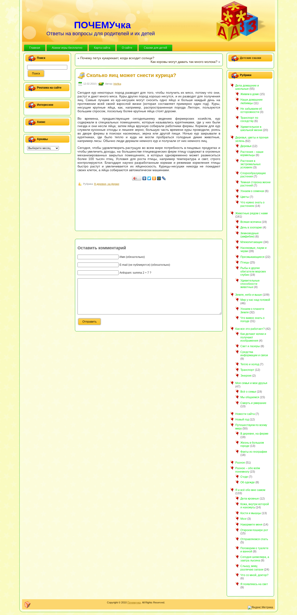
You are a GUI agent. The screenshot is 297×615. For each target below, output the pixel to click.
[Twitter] (149, 178)
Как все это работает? (250, 328)
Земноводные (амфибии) (249, 235)
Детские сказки (250, 58)
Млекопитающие (251, 242)
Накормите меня (251, 524)
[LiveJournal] (163, 178)
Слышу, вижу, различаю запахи (251, 567)
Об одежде (247, 482)
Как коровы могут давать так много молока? (184, 62)
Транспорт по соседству (249, 119)
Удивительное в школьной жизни (251, 128)
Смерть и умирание (253, 403)
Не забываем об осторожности (251, 110)
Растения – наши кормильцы (251, 153)
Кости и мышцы (250, 513)
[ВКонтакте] (144, 178)
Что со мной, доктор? (254, 575)
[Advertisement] (161, 197)
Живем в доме (249, 94)
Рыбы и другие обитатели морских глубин (253, 271)
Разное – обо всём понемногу (247, 470)
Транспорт (247, 370)
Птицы (244, 262)
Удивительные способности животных (250, 284)
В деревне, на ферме (106, 184)
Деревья (246, 146)
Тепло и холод (249, 364)
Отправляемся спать (254, 539)
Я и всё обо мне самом (250, 490)
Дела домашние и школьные (247, 87)
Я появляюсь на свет (254, 584)
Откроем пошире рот (254, 530)
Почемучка (134, 602)
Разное (240, 462)
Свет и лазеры (250, 346)
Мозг (243, 518)
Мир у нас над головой (255, 299)
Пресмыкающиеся (252, 257)
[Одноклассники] (154, 178)
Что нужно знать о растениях (252, 204)
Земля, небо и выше (248, 294)
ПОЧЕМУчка (102, 25)
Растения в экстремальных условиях (250, 164)
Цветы (244, 197)
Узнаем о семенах (252, 191)
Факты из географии (253, 451)
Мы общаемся (249, 397)
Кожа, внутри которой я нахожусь (254, 506)
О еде (244, 476)
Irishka (117, 83)
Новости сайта (245, 414)
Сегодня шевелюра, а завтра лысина (254, 558)
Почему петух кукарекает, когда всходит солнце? (117, 58)
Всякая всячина (250, 222)
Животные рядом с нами (251, 213)
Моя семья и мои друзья (251, 383)
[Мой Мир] (159, 178)
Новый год (242, 419)
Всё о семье (248, 391)
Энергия (246, 375)
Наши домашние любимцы (251, 101)
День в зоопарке (251, 227)
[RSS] (27, 605)
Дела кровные (249, 498)
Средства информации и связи (254, 353)
